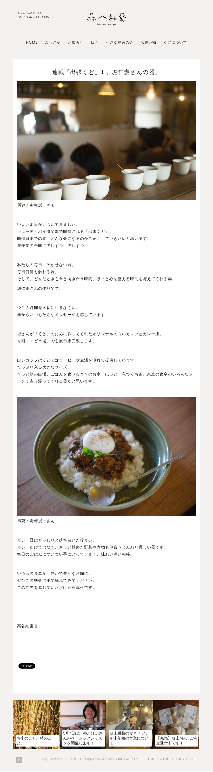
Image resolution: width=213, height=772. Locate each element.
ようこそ (53, 42)
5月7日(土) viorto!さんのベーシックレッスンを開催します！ (83, 738)
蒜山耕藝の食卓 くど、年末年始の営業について (130, 738)
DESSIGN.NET (187, 759)
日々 (95, 42)
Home (32, 42)
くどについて (175, 42)
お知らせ (76, 42)
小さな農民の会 (119, 42)
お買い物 (148, 42)
